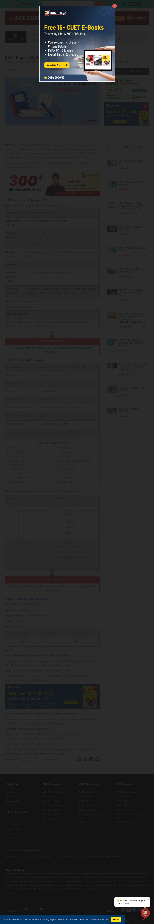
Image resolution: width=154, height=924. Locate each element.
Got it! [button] (116, 919)
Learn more (102, 919)
